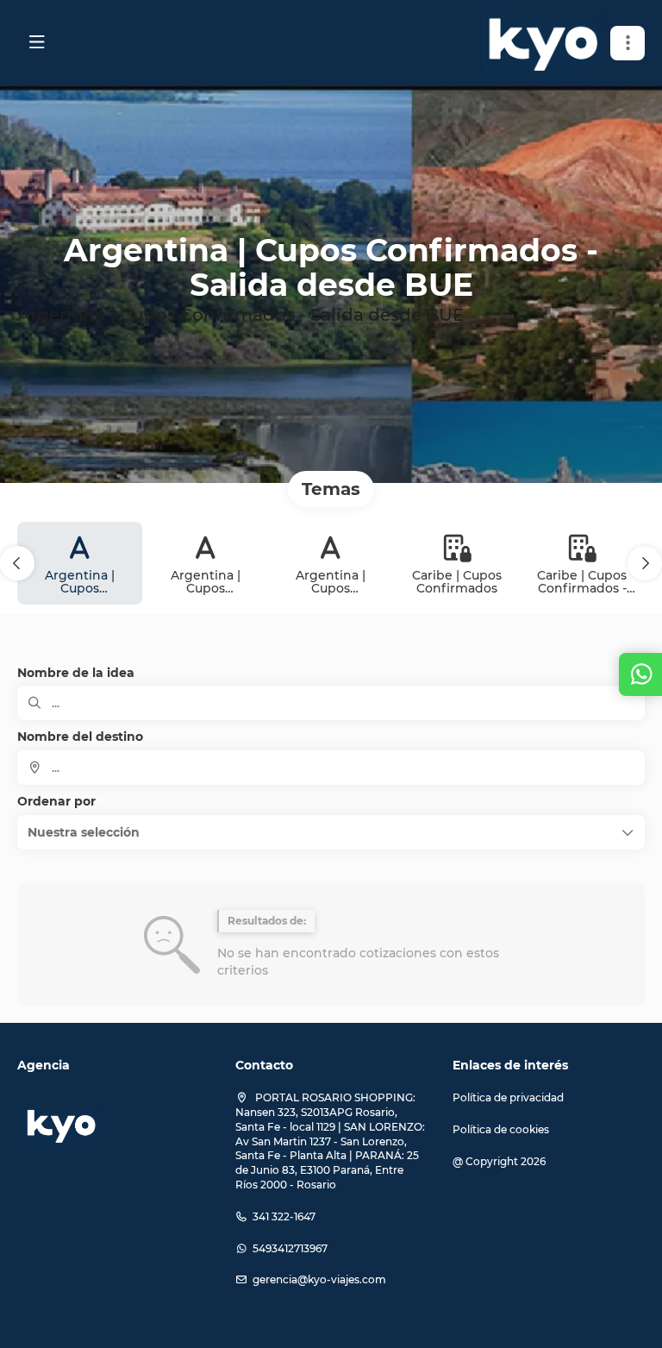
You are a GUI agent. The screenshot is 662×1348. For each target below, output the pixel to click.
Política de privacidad (508, 1097)
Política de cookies (501, 1129)
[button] (627, 43)
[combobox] (331, 767)
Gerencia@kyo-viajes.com (319, 1279)
